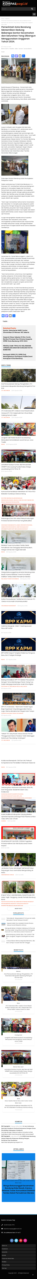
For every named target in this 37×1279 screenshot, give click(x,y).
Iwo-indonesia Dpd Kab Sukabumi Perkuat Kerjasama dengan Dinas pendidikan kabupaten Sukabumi (18, 1128)
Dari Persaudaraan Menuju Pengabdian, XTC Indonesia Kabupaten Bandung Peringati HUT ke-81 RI (18, 386)
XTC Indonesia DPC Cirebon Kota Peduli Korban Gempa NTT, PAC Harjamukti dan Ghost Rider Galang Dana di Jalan (17, 413)
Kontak (4, 1255)
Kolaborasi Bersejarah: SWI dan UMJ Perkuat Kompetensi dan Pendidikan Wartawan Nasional (18, 762)
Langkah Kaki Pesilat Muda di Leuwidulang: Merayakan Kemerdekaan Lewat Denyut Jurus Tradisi (17, 440)
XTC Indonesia (5, 390)
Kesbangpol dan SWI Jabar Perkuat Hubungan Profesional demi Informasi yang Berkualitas (17, 519)
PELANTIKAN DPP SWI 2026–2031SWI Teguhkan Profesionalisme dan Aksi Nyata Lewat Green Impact (16, 843)
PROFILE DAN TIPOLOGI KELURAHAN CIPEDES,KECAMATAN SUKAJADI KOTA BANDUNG (17, 348)
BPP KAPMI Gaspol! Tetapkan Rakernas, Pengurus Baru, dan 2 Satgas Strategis (18, 654)
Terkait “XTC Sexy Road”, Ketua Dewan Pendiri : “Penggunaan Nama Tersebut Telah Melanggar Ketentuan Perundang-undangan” (17, 736)
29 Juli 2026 (12, 821)
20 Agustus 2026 (17, 390)
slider (16, 48)
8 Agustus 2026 (12, 552)
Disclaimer (5, 1248)
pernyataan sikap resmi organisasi (12, 713)
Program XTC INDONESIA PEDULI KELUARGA (14, 686)
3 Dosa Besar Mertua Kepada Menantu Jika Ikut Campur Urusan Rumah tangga (20, 941)
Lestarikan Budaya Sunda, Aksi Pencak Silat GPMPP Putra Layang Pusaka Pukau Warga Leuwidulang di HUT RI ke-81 (16, 467)
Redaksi (4, 1261)
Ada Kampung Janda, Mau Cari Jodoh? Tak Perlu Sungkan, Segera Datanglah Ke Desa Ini (20, 936)
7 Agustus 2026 (7, 632)
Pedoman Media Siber (8, 1258)
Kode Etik (4, 1252)
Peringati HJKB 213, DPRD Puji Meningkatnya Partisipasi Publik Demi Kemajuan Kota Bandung (17, 356)
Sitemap (4, 1268)
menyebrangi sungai (7, 874)
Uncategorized (18, 1035)
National (18, 971)
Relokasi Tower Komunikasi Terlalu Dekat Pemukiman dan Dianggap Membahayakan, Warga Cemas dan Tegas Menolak (16, 547)
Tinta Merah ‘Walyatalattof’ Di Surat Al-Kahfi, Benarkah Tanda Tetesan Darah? (21, 919)
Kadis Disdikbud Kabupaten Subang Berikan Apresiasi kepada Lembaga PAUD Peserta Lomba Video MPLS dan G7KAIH (18, 816)
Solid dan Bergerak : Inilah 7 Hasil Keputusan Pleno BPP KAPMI (19, 1186)
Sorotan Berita (28, 48)
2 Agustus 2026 (12, 767)
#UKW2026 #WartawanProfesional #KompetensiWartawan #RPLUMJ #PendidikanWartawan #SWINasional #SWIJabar (16, 796)
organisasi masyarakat (8, 605)
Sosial (2, 51)
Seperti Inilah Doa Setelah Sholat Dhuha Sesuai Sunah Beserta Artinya (20, 924)
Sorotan (21, 48)
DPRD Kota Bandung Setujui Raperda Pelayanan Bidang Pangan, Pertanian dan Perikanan (18, 1138)
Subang (3, 821)
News (3, 444)
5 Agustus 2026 (7, 688)
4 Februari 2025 (7, 46)
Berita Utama (5, 48)
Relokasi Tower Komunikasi (10, 578)
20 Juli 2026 (6, 847)
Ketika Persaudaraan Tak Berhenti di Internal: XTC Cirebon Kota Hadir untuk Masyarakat (18, 600)
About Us (4, 1245)
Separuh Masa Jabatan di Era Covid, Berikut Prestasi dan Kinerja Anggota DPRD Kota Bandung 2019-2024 (17, 339)
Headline (11, 48)
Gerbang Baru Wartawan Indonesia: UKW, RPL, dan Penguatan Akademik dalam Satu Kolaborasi (17, 789)
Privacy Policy (6, 1265)
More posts (18, 908)
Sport (22, 1066)
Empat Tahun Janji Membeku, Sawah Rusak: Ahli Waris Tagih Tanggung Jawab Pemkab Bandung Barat (18, 897)
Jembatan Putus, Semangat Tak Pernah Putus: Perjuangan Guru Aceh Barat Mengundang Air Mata (17, 870)
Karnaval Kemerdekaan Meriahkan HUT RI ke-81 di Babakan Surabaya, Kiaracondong (18, 493)
